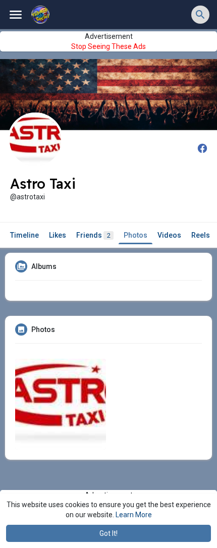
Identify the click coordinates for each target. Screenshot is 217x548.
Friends (93, 235)
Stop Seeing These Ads (108, 46)
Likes (57, 235)
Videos (169, 235)
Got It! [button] (108, 533)
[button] (200, 15)
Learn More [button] (134, 515)
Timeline (24, 235)
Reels (200, 235)
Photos (135, 235)
